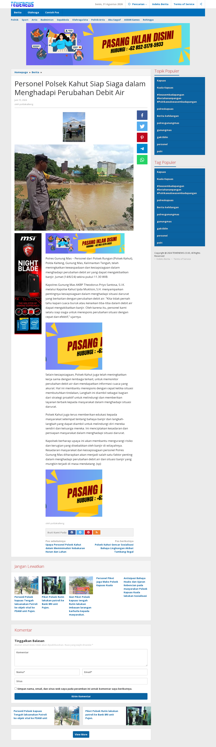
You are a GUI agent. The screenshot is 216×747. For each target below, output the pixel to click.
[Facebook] (72, 532)
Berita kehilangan (168, 116)
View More (81, 734)
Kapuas (161, 80)
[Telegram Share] (142, 148)
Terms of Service (182, 258)
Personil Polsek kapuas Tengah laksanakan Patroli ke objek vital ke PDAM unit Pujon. (26, 604)
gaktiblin (162, 137)
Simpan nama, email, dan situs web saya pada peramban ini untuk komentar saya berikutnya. (74, 688)
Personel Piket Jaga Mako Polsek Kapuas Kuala (107, 582)
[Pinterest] (88, 532)
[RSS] (96, 532)
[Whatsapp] (142, 159)
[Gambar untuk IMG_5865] (74, 127)
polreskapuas (165, 108)
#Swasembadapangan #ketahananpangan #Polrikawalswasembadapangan (177, 98)
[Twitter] (80, 532)
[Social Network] (201, 4)
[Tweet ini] (142, 126)
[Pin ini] (142, 137)
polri (159, 151)
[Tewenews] (23, 4)
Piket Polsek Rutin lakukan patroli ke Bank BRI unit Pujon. (101, 714)
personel (162, 144)
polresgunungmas (168, 123)
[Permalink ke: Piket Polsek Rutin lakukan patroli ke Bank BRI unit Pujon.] (54, 585)
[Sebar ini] (142, 115)
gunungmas (164, 130)
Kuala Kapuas (165, 87)
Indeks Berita (163, 258)
